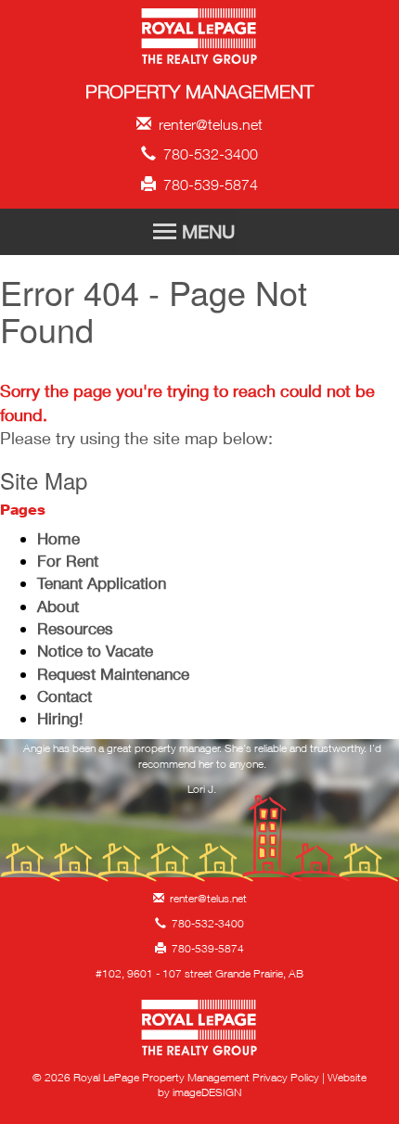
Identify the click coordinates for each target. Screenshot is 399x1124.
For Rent (67, 560)
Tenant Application (101, 583)
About (58, 606)
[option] (202, 773)
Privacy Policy (285, 1077)
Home (58, 538)
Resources (75, 628)
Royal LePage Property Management (200, 39)
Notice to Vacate (95, 650)
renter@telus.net (207, 124)
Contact (64, 696)
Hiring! (60, 718)
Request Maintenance (113, 673)
